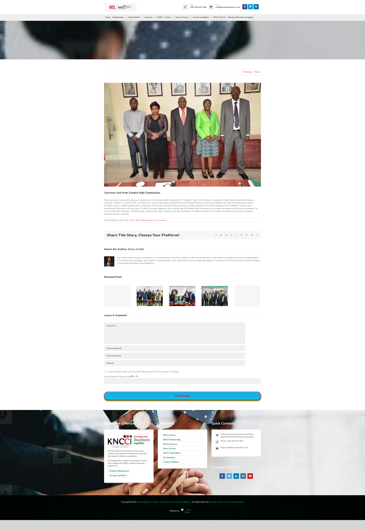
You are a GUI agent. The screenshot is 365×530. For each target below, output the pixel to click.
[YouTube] (250, 476)
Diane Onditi (111, 220)
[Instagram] (243, 476)
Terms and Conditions (234, 502)
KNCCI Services (170, 444)
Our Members (169, 457)
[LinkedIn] (236, 476)
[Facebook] (222, 476)
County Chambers (171, 462)
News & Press (169, 448)
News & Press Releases (145, 220)
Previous (248, 72)
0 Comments (161, 220)
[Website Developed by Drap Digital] (187, 511)
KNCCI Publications (172, 453)
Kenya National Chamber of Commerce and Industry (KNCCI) (164, 502)
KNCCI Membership (172, 439)
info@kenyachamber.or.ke (237, 447)
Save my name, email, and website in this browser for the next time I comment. (144, 371)
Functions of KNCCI (118, 475)
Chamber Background (119, 471)
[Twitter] (229, 476)
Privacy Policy (216, 502)
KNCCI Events (169, 435)
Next (257, 72)
